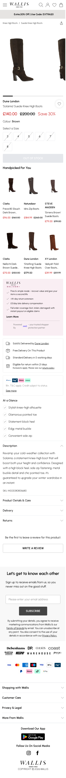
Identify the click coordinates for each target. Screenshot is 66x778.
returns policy (48, 362)
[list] (31, 61)
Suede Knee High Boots (31, 23)
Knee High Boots (10, 23)
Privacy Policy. (48, 636)
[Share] (59, 23)
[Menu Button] (5, 5)
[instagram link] (27, 754)
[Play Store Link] (32, 737)
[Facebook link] (36, 754)
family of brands (15, 629)
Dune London (11, 98)
